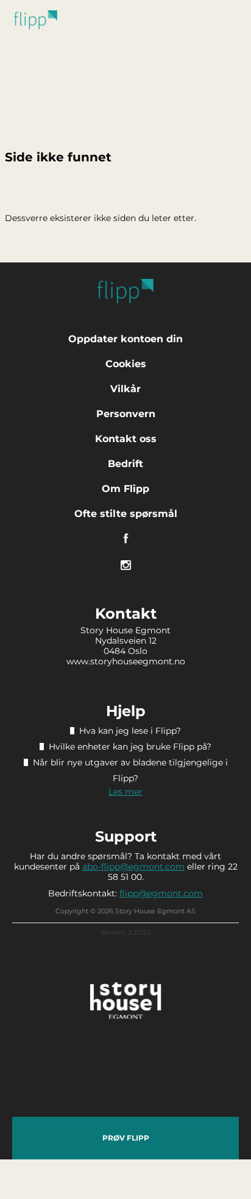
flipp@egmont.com (161, 893)
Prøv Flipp (125, 1137)
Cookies (125, 364)
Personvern (125, 414)
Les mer (125, 791)
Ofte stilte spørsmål (125, 513)
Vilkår (125, 389)
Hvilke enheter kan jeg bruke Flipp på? (130, 746)
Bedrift (125, 463)
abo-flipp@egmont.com (133, 866)
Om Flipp (125, 488)
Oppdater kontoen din (125, 339)
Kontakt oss (126, 439)
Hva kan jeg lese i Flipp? (130, 730)
